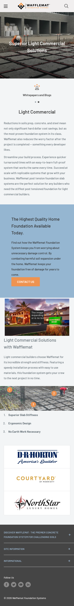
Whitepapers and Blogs (37, 95)
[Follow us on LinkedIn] (28, 584)
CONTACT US (25, 281)
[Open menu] (6, 6)
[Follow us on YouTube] (21, 584)
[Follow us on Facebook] (6, 584)
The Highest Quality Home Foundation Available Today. (35, 225)
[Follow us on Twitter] (13, 584)
